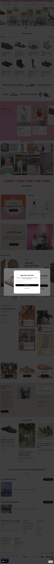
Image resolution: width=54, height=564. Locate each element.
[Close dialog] (39, 272)
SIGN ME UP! (27, 285)
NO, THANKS (27, 288)
